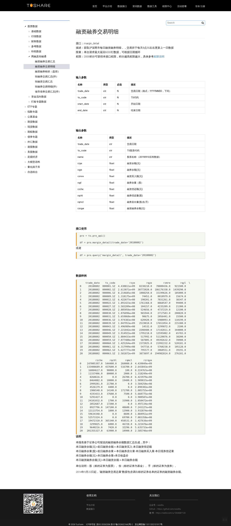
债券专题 (33, 136)
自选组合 (33, 171)
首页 (94, 6)
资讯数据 (137, 6)
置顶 (224, 519)
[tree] (47, 99)
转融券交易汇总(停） (46, 76)
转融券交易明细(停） (46, 86)
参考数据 (36, 46)
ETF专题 (32, 106)
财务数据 (36, 41)
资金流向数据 (38, 96)
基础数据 (36, 31)
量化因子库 (34, 166)
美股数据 (33, 151)
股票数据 (33, 26)
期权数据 (33, 131)
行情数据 (36, 36)
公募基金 (33, 116)
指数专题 (33, 111)
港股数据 (33, 146)
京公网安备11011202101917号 (148, 524)
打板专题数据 (38, 101)
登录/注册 (200, 6)
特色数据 (36, 51)
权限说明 (159, 56)
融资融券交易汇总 (45, 61)
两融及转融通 (38, 56)
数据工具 (152, 6)
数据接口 (122, 6)
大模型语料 (34, 161)
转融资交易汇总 (44, 81)
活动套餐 (182, 6)
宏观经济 (33, 156)
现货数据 (33, 126)
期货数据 (33, 121)
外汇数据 (33, 141)
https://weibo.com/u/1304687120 (170, 513)
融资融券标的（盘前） (47, 71)
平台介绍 (107, 6)
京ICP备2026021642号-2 (122, 524)
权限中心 (167, 6)
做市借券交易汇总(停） (48, 91)
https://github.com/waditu (169, 509)
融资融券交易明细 (45, 66)
